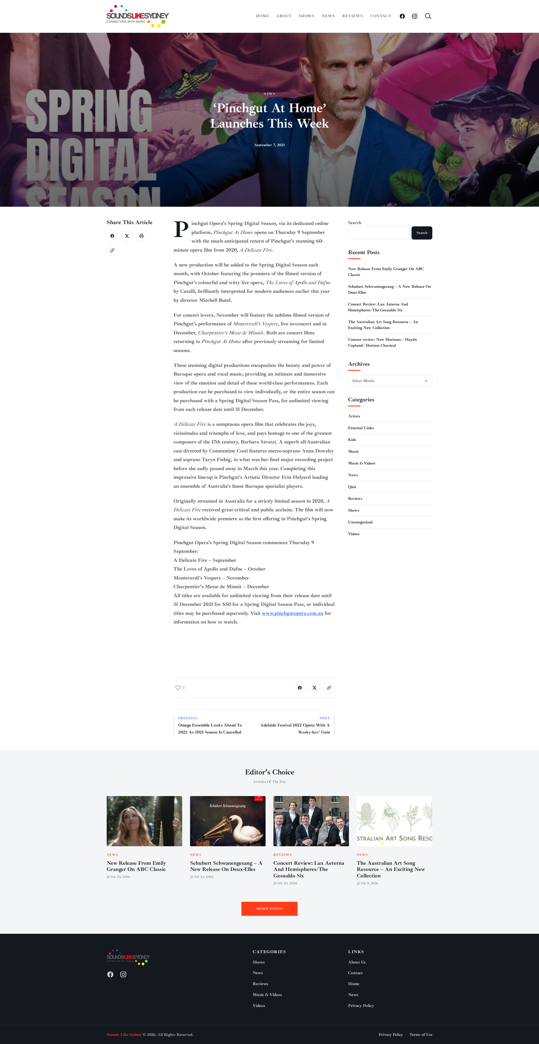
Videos (354, 534)
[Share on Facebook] (112, 236)
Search (354, 223)
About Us (357, 962)
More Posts (269, 909)
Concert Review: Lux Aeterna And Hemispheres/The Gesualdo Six (308, 869)
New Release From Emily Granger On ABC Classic (136, 866)
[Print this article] (141, 236)
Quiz (352, 486)
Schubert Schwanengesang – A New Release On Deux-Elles (226, 866)
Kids (352, 439)
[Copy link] (112, 250)
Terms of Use (421, 1034)
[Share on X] (127, 236)
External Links (361, 428)
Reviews (352, 16)
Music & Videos (361, 463)
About (284, 16)
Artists (354, 416)
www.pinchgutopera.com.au (292, 613)
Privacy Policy (361, 1005)
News (328, 16)
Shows (306, 16)
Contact (380, 16)
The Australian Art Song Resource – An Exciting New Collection (391, 869)
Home (262, 16)
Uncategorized (360, 522)
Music (353, 451)
